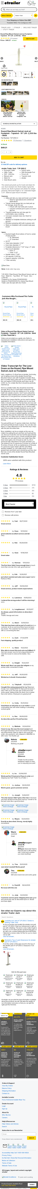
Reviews (17, 140)
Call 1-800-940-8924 (9, 1185)
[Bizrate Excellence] (9, 1177)
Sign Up (4, 1109)
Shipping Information (9, 1091)
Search (4, 1126)
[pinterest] (15, 1146)
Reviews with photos (12, 515)
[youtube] (24, 1146)
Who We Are (6, 1115)
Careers (4, 1117)
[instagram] (19, 1146)
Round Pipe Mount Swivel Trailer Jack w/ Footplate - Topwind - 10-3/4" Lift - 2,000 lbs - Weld (21, 314)
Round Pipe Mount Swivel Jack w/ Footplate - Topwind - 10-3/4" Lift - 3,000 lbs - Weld (7, 314)
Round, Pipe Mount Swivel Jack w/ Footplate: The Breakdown (16, 354)
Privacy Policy (6, 1155)
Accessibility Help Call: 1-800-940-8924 (15, 1152)
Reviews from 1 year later (13, 512)
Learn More (7, 463)
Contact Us (5, 1093)
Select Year (19, 15)
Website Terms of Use (9, 1165)
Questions (28, 140)
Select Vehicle (6, 15)
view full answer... (9, 936)
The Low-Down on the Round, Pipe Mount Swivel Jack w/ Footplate (6, 357)
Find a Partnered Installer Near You (13, 1100)
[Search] (4, 9)
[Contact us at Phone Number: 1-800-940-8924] (29, 5)
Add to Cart (30, 39)
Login (4, 1106)
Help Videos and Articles (10, 1124)
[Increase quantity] (10, 152)
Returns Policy (7, 1088)
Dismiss (32, 1184)
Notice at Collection (8, 1160)
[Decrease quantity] (2, 152)
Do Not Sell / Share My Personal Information (16, 1158)
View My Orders (7, 1086)
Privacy (4, 1139)
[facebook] (10, 1146)
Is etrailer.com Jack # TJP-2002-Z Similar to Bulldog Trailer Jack (19, 921)
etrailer (3, 128)
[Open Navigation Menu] (2, 2)
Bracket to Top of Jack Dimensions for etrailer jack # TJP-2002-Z (20, 941)
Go (36, 15)
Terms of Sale (6, 1163)
